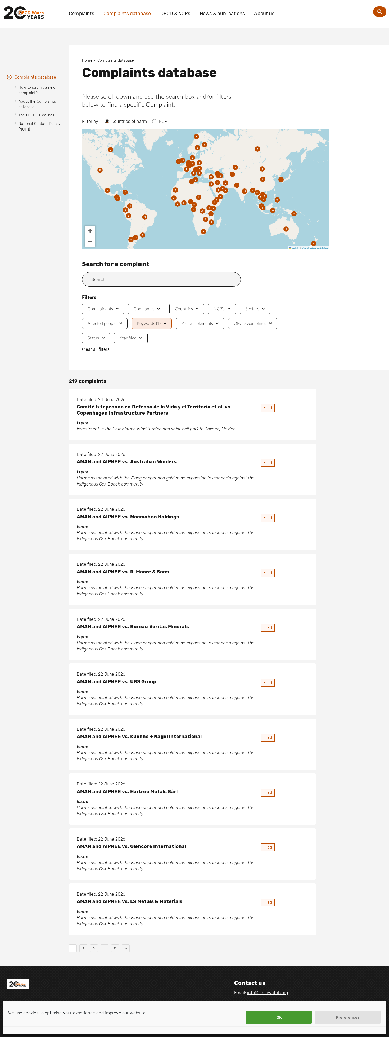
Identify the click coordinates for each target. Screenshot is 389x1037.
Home (87, 60)
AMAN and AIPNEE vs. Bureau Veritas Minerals (133, 627)
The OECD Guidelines (36, 115)
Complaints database (127, 13)
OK (279, 1017)
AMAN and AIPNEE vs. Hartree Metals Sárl (127, 791)
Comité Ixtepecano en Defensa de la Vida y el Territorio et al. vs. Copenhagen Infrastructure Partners (154, 410)
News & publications (222, 13)
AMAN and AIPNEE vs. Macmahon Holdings (128, 517)
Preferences (348, 1017)
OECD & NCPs (175, 13)
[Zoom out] (90, 241)
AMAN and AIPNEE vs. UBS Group (116, 682)
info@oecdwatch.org (267, 992)
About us (264, 13)
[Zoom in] (90, 231)
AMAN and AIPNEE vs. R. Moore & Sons (123, 572)
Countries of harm (129, 121)
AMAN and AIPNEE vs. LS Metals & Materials (129, 901)
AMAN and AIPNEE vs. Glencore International (131, 846)
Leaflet (294, 247)
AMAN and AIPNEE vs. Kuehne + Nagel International (139, 736)
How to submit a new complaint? (37, 90)
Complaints (81, 13)
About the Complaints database (37, 104)
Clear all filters (96, 349)
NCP (163, 121)
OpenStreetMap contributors (315, 247)
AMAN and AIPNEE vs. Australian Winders (127, 462)
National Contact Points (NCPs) (39, 127)
